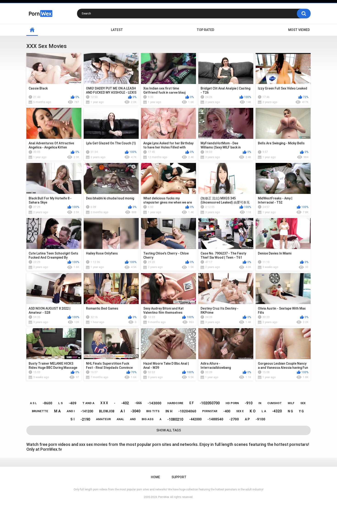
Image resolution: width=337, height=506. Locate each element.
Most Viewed (299, 30)
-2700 (234, 419)
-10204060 (187, 411)
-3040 (135, 411)
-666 (138, 403)
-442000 (195, 419)
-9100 (260, 419)
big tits (153, 411)
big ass (148, 419)
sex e (240, 411)
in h (169, 411)
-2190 (85, 419)
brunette (40, 411)
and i (71, 411)
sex (303, 403)
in (259, 403)
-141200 (87, 411)
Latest (117, 30)
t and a (88, 403)
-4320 (277, 411)
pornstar (209, 411)
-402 (125, 403)
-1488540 (215, 419)
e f (191, 403)
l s (60, 403)
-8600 (47, 403)
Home (32, 30)
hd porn (232, 403)
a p (247, 419)
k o (253, 411)
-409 (72, 403)
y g (301, 411)
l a (264, 411)
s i (72, 419)
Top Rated (205, 30)
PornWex (163, 497)
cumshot (274, 403)
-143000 (154, 403)
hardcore (175, 403)
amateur (103, 419)
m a (57, 411)
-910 (248, 403)
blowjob (106, 411)
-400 (226, 411)
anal (120, 419)
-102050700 (210, 403)
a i (122, 411)
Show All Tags (168, 430)
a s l (33, 403)
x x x (104, 403)
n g (290, 411)
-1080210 (175, 419)
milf (291, 403)
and (133, 419)
